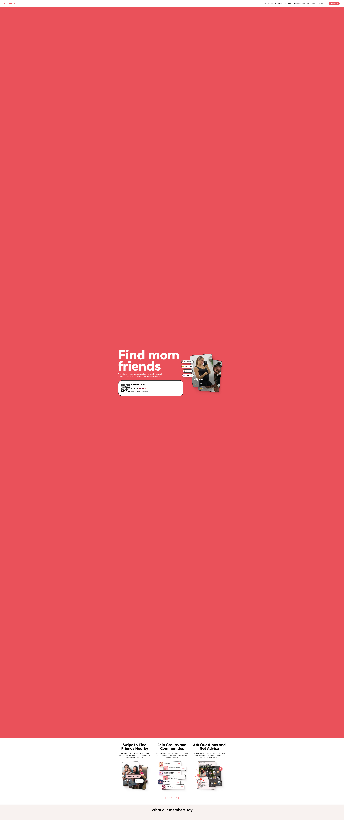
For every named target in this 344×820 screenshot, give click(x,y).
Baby (290, 3)
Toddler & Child (299, 3)
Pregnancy (282, 3)
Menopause (311, 3)
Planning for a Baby (269, 3)
